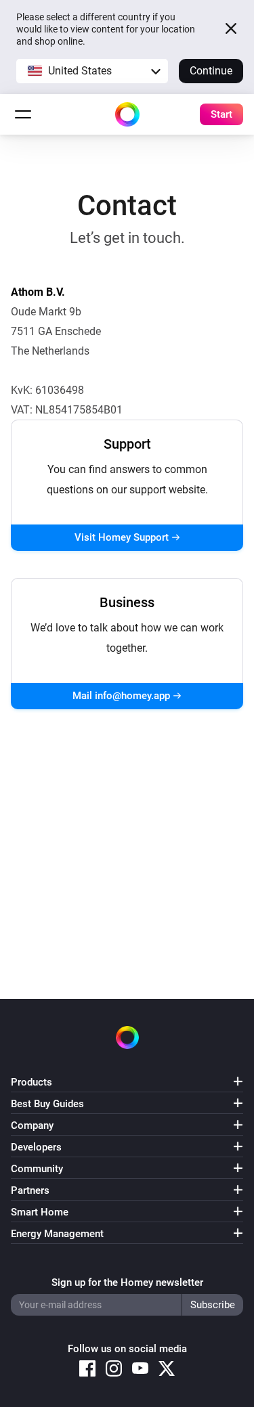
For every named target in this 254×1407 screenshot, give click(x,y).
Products (31, 1082)
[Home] (127, 114)
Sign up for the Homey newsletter (127, 1282)
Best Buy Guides (47, 1104)
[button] (92, 71)
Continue (211, 70)
